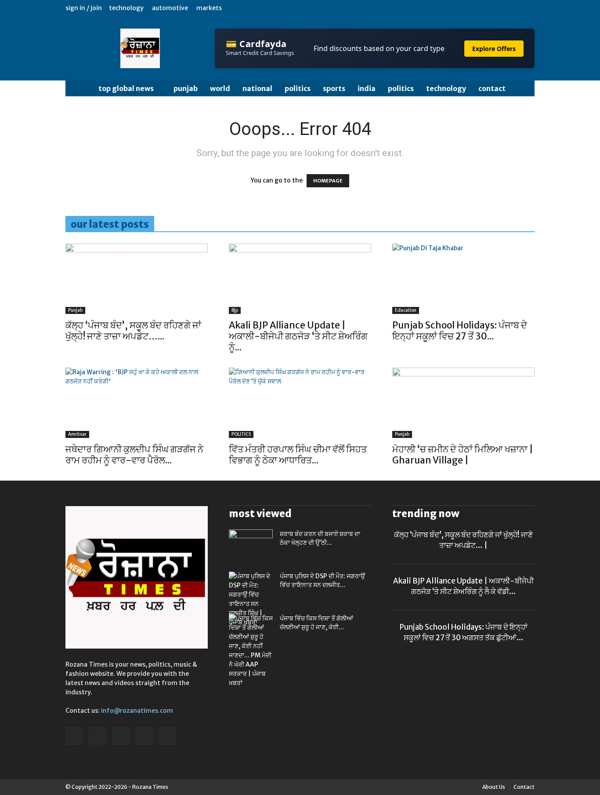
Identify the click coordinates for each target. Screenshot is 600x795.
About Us (493, 787)
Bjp (234, 310)
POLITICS (298, 88)
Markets (209, 8)
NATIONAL (257, 88)
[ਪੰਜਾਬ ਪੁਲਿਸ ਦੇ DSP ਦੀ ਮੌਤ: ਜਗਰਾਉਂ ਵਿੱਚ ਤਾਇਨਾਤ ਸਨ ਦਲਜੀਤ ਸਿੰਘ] (251, 599)
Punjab (185, 88)
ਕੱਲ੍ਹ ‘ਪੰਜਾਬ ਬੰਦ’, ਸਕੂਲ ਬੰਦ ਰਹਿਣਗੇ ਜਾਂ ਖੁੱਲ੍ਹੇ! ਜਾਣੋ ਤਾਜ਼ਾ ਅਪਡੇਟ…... (133, 330)
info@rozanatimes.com (137, 711)
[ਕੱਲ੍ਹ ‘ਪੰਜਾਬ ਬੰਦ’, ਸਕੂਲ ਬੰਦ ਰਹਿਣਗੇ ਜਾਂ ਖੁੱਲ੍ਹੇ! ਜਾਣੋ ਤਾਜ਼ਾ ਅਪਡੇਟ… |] (136, 279)
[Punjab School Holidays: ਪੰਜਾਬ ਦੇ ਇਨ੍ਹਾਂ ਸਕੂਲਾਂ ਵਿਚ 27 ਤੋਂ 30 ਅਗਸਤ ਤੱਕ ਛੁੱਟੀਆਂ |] (463, 279)
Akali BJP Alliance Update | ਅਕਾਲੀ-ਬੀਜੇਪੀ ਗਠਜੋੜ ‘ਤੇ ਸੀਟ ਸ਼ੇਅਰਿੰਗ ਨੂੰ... (298, 336)
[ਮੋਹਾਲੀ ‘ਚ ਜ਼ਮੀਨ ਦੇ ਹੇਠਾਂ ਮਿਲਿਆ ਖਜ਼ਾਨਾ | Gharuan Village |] (463, 403)
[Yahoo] (513, 8)
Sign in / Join (83, 8)
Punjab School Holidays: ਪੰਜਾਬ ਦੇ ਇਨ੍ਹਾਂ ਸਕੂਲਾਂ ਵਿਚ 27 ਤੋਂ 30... (459, 330)
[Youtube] (528, 8)
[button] (524, 89)
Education (405, 310)
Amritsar (77, 434)
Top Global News (126, 88)
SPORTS (334, 88)
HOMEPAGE (328, 181)
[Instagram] (484, 8)
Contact (492, 88)
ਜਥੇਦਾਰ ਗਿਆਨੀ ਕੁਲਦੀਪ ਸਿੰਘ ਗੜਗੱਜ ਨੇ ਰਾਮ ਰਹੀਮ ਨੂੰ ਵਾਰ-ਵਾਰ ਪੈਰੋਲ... (134, 454)
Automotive (170, 8)
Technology (126, 8)
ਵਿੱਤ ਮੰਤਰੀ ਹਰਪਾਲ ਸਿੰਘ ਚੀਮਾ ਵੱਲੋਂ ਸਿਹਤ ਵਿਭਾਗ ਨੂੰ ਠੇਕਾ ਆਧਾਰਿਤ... (298, 454)
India (367, 88)
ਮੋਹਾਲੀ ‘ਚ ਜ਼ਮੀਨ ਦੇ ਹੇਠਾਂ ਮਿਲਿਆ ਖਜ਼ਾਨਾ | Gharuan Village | (462, 454)
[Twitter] (499, 8)
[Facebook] (470, 8)
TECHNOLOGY (446, 88)
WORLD (220, 88)
